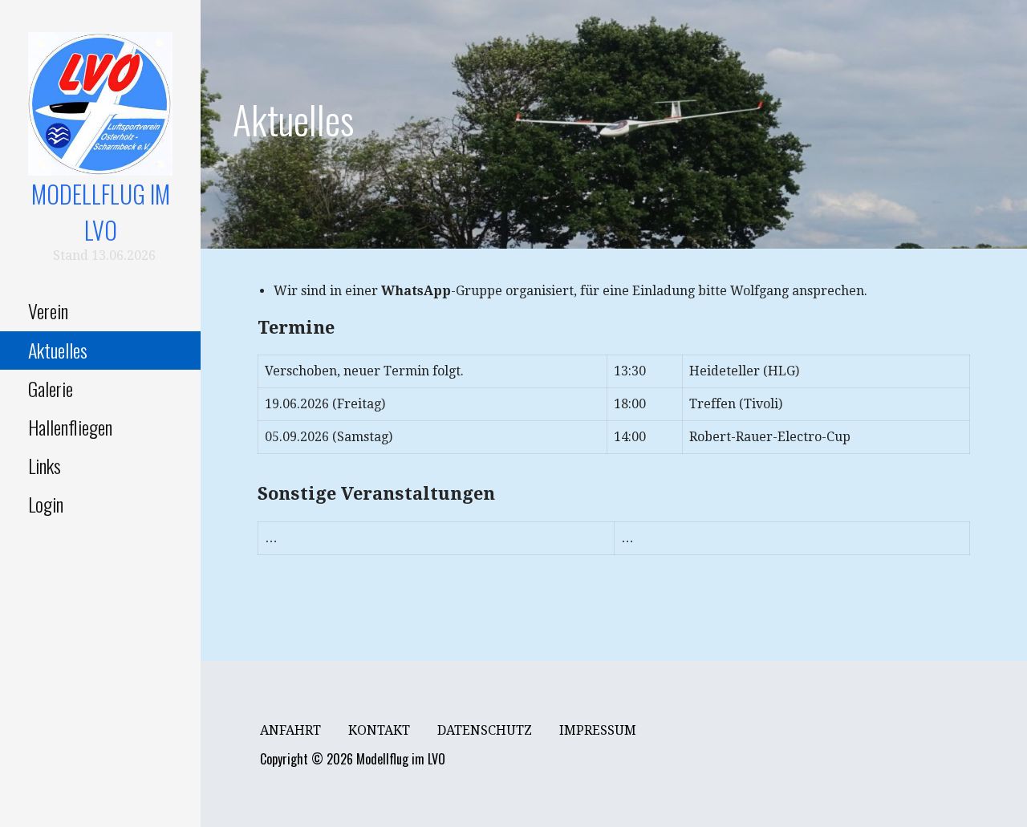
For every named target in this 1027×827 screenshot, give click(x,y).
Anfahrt (290, 730)
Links (44, 465)
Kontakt (379, 730)
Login (45, 503)
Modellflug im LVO (100, 212)
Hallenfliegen (70, 426)
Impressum (597, 730)
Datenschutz (484, 730)
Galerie (50, 388)
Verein (48, 310)
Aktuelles (57, 349)
